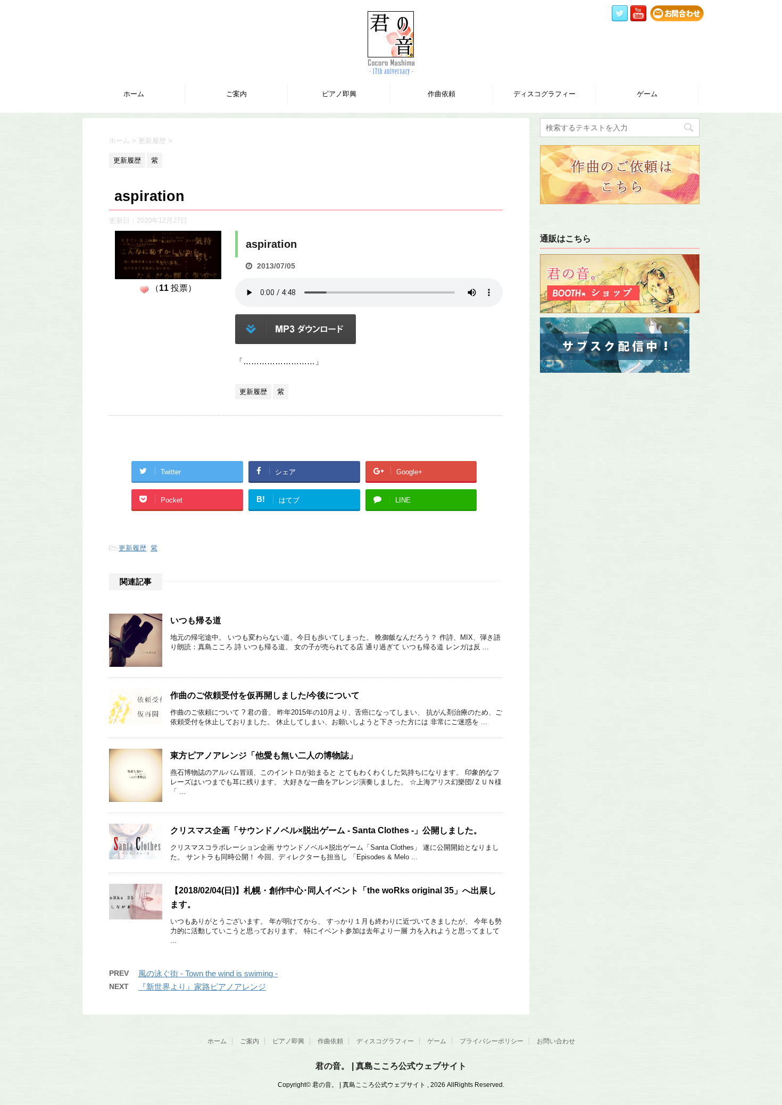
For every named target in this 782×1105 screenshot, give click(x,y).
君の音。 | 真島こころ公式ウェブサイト (391, 1065)
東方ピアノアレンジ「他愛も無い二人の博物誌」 (263, 755)
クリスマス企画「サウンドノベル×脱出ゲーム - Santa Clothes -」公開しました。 (326, 830)
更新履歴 (132, 548)
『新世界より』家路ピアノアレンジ (202, 986)
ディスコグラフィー (544, 94)
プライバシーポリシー (491, 1041)
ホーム (133, 94)
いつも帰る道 (195, 620)
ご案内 (236, 94)
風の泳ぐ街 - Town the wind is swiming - (208, 973)
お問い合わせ (556, 1041)
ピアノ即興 (339, 94)
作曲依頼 (441, 94)
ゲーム (647, 94)
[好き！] (144, 290)
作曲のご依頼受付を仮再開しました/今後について (265, 695)
